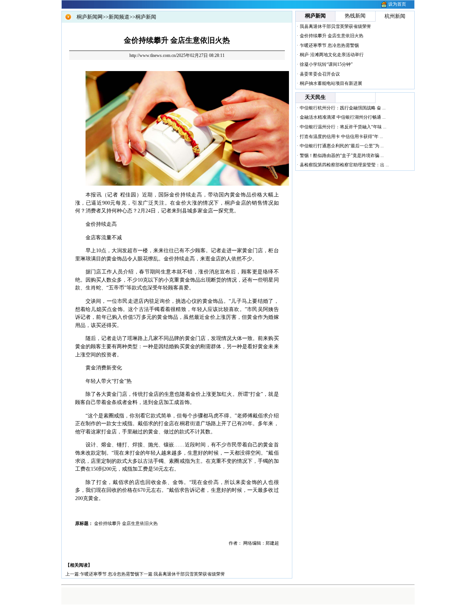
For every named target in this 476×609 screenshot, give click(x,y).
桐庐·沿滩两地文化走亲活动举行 (332, 54)
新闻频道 (119, 17)
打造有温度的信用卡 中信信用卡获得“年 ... (341, 136)
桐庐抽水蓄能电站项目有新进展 (331, 83)
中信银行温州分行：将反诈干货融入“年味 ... (343, 126)
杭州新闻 (395, 16)
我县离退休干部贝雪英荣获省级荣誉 (189, 574)
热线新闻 (355, 16)
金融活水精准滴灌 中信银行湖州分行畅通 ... (343, 117)
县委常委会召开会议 (320, 74)
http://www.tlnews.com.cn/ (153, 55)
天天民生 (315, 97)
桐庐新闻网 (90, 17)
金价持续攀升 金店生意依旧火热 (331, 35)
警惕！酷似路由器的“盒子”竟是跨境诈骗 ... (342, 155)
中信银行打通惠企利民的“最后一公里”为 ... (342, 145)
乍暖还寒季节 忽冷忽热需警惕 (109, 574)
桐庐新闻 (145, 17)
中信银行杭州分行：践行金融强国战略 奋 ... (343, 107)
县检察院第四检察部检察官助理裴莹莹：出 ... (344, 164)
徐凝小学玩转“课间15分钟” (326, 64)
